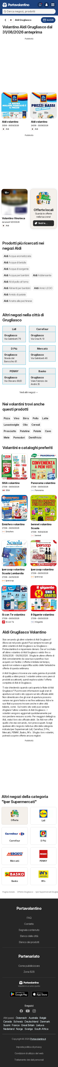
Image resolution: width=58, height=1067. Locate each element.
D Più (46, 729)
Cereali (35, 424)
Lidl (30, 729)
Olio (25, 424)
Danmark (45, 1021)
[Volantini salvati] (40, 5)
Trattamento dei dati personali (29, 1059)
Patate (37, 431)
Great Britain (27, 1025)
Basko (23, 732)
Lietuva (40, 1025)
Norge (19, 1028)
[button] (46, 5)
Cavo (48, 431)
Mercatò (6, 732)
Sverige (28, 1028)
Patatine (25, 431)
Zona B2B (29, 971)
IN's (29, 732)
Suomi (6, 1025)
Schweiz (18, 1021)
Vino (16, 418)
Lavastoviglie (11, 424)
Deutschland (31, 1021)
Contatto (29, 923)
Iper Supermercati (19, 729)
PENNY (15, 732)
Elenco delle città (29, 936)
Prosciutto (10, 431)
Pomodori (19, 437)
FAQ (29, 917)
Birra (26, 418)
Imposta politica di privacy (29, 1047)
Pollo (35, 418)
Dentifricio (35, 437)
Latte (45, 418)
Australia (33, 1017)
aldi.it (50, 694)
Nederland (8, 1028)
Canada (7, 1021)
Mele (7, 437)
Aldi (17, 256)
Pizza (7, 418)
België (42, 1017)
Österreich (21, 1017)
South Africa (41, 1028)
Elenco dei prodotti (29, 942)
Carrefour (38, 729)
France (15, 1025)
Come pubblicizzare (29, 965)
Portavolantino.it (38, 1039)
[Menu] (53, 5)
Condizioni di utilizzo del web (29, 1053)
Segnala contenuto (29, 930)
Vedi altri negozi (27, 392)
